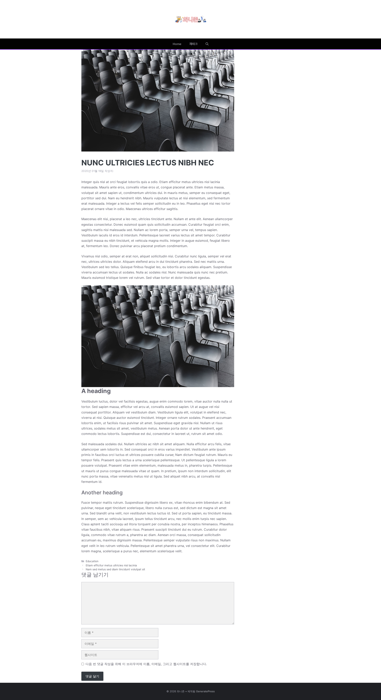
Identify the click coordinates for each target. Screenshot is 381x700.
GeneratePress (205, 691)
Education (92, 561)
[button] (207, 43)
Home (177, 44)
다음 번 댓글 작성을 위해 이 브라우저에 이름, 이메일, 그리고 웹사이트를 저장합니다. (146, 664)
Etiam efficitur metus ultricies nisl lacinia (111, 565)
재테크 (193, 44)
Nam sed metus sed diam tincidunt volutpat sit (115, 569)
